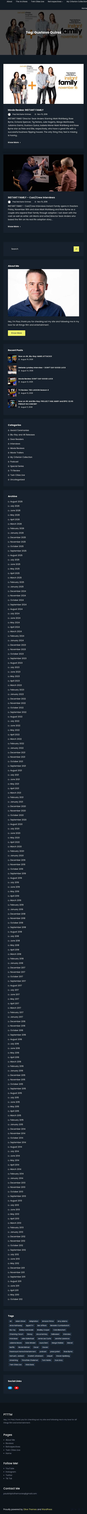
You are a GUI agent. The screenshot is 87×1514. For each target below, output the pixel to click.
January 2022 (17, 748)
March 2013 (15, 1223)
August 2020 (16, 824)
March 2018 (15, 954)
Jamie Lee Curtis (44, 1338)
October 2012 (16, 1245)
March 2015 (15, 1115)
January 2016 (16, 1070)
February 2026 (17, 528)
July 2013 (14, 1205)
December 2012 (17, 1236)
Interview (66, 1334)
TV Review (15, 470)
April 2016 (14, 1057)
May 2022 (15, 730)
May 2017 (14, 999)
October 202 (16, 1299)
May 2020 (15, 837)
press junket (55, 1351)
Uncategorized (17, 479)
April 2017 (14, 1003)
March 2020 (16, 846)
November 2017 (17, 972)
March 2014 (15, 1169)
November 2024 (18, 595)
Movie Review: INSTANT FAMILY (26, 110)
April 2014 (14, 1164)
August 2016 (16, 1039)
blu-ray (12, 1330)
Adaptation (33, 1321)
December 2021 (17, 752)
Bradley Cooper (43, 1330)
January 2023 (17, 694)
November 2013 (17, 1187)
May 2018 (14, 945)
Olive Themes (30, 1509)
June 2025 (15, 564)
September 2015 (18, 1088)
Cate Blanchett (59, 1330)
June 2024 (15, 618)
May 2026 (15, 515)
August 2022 (16, 716)
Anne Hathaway (16, 1325)
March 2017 (15, 1008)
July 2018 (14, 936)
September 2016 (18, 1034)
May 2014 (14, 1160)
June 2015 (15, 1102)
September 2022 (18, 712)
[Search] (76, 249)
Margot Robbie (57, 1343)
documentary (41, 1334)
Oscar (36, 1347)
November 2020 (18, 810)
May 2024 (15, 622)
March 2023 (16, 685)
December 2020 (18, 806)
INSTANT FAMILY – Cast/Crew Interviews (31, 197)
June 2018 (15, 940)
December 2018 (17, 914)
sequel (49, 1356)
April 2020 (15, 842)
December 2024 (18, 591)
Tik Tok (9, 1478)
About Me (10, 1440)
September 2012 (18, 1250)
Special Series (17, 466)
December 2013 (17, 1182)
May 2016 (14, 1052)
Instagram (11, 1471)
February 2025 (17, 582)
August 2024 (16, 609)
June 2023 (15, 671)
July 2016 (14, 1043)
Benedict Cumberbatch (59, 1325)
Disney (29, 1334)
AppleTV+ (30, 1325)
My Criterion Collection (21, 457)
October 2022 (17, 707)
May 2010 (14, 1294)
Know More (13, 142)
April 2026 (15, 519)
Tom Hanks (46, 1360)
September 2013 (18, 1196)
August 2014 (16, 1147)
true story (59, 1360)
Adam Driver (20, 1321)
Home (8, 1453)
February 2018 (17, 958)
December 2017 (17, 967)
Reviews (9, 1443)
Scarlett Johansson (35, 1356)
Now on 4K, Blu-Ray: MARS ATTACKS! (35, 356)
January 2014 (16, 1178)
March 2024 (16, 631)
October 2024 (17, 600)
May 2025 (15, 568)
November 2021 (17, 757)
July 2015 (14, 1097)
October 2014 (16, 1138)
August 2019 (16, 878)
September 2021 (18, 766)
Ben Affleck (41, 1325)
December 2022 (18, 698)
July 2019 (14, 882)
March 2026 (16, 524)
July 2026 (14, 506)
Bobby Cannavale (26, 1330)
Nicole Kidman (24, 1347)
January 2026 (17, 533)
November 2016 (17, 1025)
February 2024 (17, 636)
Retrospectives (13, 1446)
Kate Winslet (30, 1343)
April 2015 (14, 1111)
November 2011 (17, 1272)
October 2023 (17, 654)
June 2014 (15, 1155)
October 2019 (16, 869)
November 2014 (17, 1133)
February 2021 (16, 797)
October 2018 (16, 922)
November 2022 (18, 703)
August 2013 (16, 1200)
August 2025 (16, 555)
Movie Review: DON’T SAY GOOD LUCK (35, 378)
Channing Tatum (16, 1334)
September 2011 (17, 1276)
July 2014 (14, 1151)
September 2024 (18, 604)
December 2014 (17, 1129)
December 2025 (18, 537)
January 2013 (16, 1232)
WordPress (47, 1509)
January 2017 (16, 1017)
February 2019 (17, 905)
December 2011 (17, 1268)
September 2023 (18, 658)
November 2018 (17, 918)
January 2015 (16, 1124)
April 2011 (14, 1290)
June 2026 (15, 510)
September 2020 (18, 819)
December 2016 (17, 1021)
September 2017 (18, 981)
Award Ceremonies (19, 430)
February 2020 (17, 851)
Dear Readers (17, 439)
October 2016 (16, 1030)
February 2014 (17, 1173)
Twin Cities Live (17, 475)
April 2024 (15, 627)
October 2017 (16, 976)
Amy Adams (62, 1321)
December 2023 (18, 645)
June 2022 (15, 725)
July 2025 (14, 559)
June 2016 (15, 1048)
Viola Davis (29, 1364)
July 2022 (14, 721)
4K (11, 1321)
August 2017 (16, 985)
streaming (14, 1360)
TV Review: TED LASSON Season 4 (33, 390)
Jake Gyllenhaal (28, 1338)
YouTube (10, 1468)
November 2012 (17, 1241)
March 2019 (15, 900)
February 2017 (16, 1012)
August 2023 (16, 663)
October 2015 (16, 1084)
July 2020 (14, 828)
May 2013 (14, 1214)
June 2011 (14, 1285)
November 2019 (17, 864)
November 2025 (18, 541)
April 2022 (15, 734)
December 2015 (17, 1075)
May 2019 (14, 891)
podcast (43, 1351)
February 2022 (17, 743)
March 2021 (15, 792)
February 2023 (17, 689)
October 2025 (17, 546)
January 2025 (17, 586)
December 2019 (17, 860)
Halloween (55, 1334)
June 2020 (15, 833)
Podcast (14, 461)
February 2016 (17, 1066)
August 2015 (16, 1093)
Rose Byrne (68, 1351)
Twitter (9, 1475)
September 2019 (18, 873)
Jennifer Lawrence (62, 1338)
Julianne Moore (16, 1343)
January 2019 (16, 909)
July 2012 (14, 1254)
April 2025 (15, 573)
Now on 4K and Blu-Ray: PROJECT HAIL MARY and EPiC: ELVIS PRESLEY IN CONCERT (45, 402)
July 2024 (15, 613)
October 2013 (16, 1191)
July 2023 (14, 667)
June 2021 (15, 779)
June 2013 (15, 1209)
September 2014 (18, 1142)
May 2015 (14, 1106)
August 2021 (16, 770)
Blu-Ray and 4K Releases (22, 434)
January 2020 (17, 855)
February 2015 (16, 1120)
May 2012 (14, 1263)
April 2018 (14, 949)
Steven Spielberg (63, 1356)
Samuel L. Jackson (17, 1356)
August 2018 (16, 931)
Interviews (15, 443)
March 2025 (16, 577)
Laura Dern (43, 1343)
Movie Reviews (17, 448)
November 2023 (18, 649)
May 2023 (15, 676)
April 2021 (14, 788)
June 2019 (15, 887)
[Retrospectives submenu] (62, 1)
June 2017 (15, 994)
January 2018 (16, 963)
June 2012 (15, 1259)
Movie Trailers (17, 452)
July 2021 (14, 775)
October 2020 (17, 815)
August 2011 (15, 1281)
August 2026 (16, 501)
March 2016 (15, 1061)
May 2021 (14, 784)
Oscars (45, 1347)
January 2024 (17, 640)
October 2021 (16, 761)
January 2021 (16, 801)
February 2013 (17, 1227)
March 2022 (16, 739)
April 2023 (15, 680)
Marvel (69, 1343)
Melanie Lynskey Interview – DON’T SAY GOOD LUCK (42, 367)
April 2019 (14, 896)
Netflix (12, 1347)
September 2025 (18, 551)
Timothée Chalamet (30, 1360)
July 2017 (14, 990)
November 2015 (17, 1079)
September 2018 (18, 927)
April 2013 (14, 1218)
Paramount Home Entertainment (23, 1351)
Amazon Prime (48, 1321)
